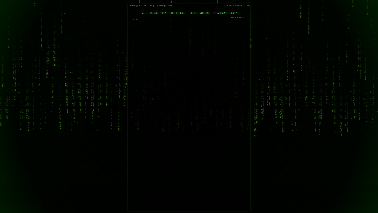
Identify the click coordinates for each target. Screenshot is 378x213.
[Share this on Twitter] (189, 80)
